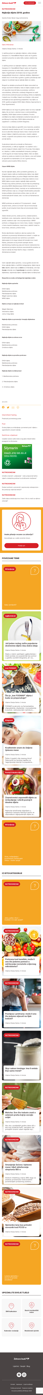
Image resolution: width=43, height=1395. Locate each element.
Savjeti (22, 1366)
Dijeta (4, 45)
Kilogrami (9, 720)
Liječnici (16, 1366)
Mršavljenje (10, 45)
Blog (28, 1366)
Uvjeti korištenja (27, 1384)
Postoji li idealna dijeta (13, 772)
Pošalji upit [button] (21, 546)
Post (3, 424)
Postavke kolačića (27, 1388)
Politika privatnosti (15, 1388)
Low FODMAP (10, 668)
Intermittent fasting (9, 415)
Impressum (19, 1384)
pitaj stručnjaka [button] (29, 3)
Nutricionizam (8, 9)
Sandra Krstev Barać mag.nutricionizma (15, 18)
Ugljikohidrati (10, 616)
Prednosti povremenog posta (11, 418)
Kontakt (13, 1384)
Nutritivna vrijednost (9, 435)
